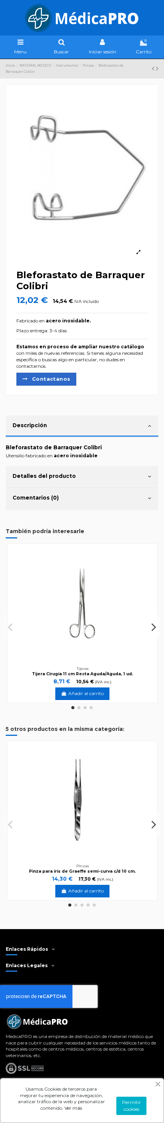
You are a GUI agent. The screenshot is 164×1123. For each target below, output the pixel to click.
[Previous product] (154, 68)
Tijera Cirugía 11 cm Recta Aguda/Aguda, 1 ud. (82, 673)
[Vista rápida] (149, 569)
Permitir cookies (131, 1105)
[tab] (82, 426)
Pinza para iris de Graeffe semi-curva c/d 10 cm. (82, 871)
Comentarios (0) (36, 498)
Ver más (73, 1108)
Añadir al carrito (86, 693)
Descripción (30, 425)
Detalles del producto (44, 476)
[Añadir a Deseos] (149, 556)
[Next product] (157, 68)
